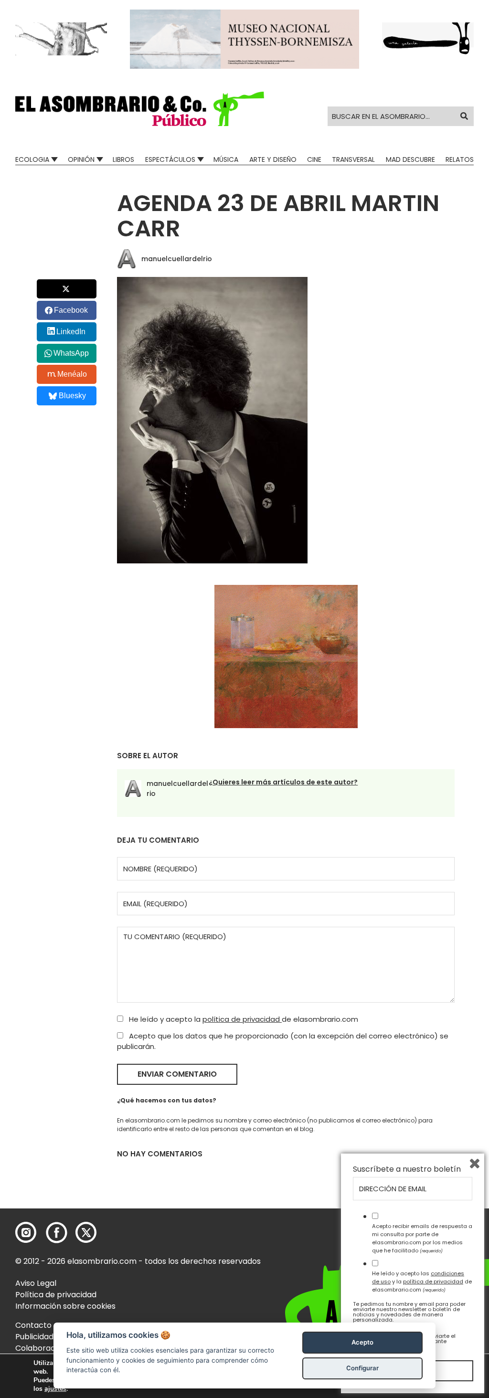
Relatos (460, 159)
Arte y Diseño (273, 159)
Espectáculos (170, 159)
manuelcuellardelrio (176, 259)
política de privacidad (242, 1019)
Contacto (33, 1325)
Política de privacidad (55, 1294)
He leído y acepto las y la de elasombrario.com (422, 1281)
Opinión (81, 159)
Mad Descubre (410, 159)
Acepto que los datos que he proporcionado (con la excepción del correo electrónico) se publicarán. (282, 1041)
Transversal (353, 159)
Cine (314, 159)
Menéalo (72, 374)
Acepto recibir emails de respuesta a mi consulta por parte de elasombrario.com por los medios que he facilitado (422, 1238)
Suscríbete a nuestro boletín (407, 1169)
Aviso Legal (35, 1283)
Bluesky (72, 396)
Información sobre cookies (65, 1306)
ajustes (55, 1389)
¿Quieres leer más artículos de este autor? (283, 782)
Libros (123, 159)
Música (225, 159)
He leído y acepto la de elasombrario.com (242, 1019)
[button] (139, 109)
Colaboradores (43, 1348)
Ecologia (32, 159)
